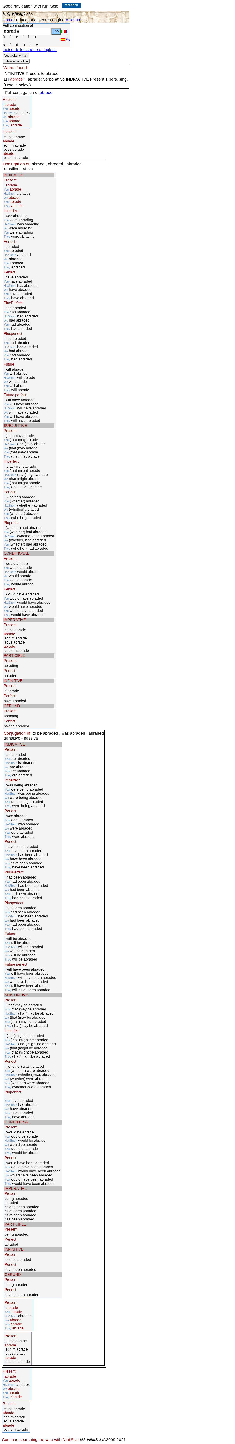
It (67, 31)
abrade (46, 92)
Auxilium (73, 20)
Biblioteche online (16, 61)
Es (67, 40)
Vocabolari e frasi (15, 55)
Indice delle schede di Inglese (30, 49)
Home (8, 20)
